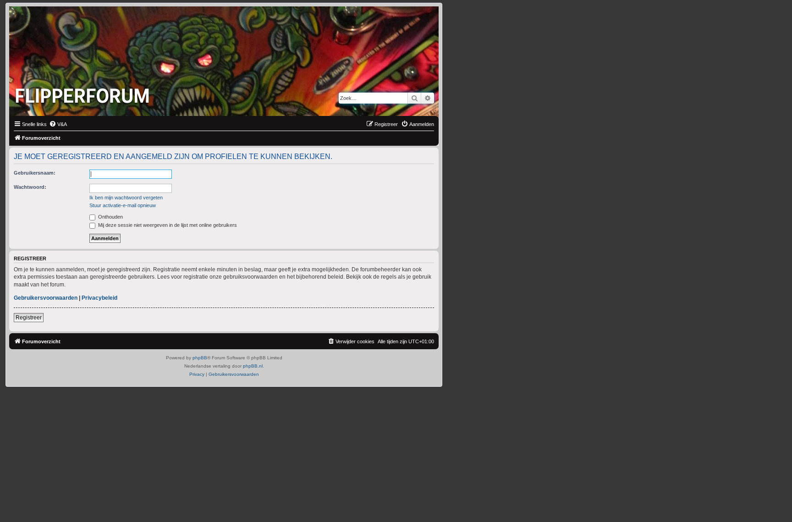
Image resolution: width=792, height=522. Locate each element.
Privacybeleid (99, 298)
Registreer (29, 317)
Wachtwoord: (30, 187)
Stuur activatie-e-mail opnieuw (122, 205)
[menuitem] (58, 124)
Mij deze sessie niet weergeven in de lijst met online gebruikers (167, 225)
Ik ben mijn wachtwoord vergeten (126, 197)
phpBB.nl (253, 365)
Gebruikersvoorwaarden (45, 298)
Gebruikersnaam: (34, 173)
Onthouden (110, 217)
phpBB (199, 357)
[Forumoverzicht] (84, 93)
